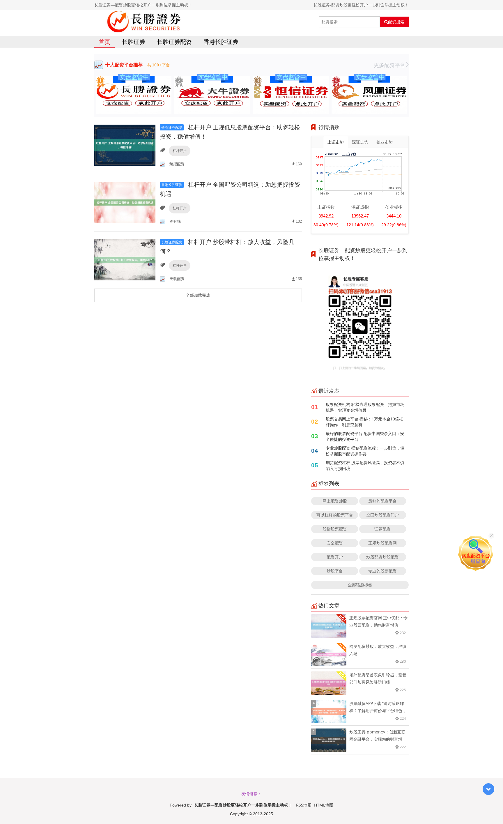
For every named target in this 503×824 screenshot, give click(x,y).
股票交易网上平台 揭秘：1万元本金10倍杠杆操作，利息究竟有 (364, 421)
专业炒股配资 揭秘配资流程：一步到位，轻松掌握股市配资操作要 (365, 451)
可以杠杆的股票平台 (334, 515)
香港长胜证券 (220, 42)
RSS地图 (303, 805)
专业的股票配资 (382, 571)
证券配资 (382, 529)
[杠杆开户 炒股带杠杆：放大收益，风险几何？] (124, 259)
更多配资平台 (389, 64)
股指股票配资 (335, 529)
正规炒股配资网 (382, 543)
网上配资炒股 (335, 501)
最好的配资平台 (382, 501)
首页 (104, 42)
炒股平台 (335, 571)
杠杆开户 (180, 150)
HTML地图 (323, 805)
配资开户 (335, 557)
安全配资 (335, 543)
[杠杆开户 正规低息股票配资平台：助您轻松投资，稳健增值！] (124, 145)
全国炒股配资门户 (382, 515)
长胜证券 (133, 42)
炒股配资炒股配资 (382, 557)
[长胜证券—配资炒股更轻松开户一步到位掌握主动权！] (145, 21)
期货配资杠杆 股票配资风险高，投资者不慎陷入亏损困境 (365, 465)
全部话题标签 (360, 585)
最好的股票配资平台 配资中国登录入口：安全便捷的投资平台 (365, 436)
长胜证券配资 (174, 42)
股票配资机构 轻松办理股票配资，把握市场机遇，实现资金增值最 (365, 407)
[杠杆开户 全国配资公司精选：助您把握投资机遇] (124, 202)
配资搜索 (396, 22)
